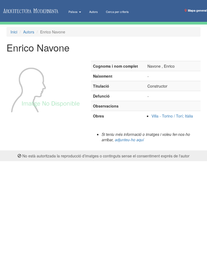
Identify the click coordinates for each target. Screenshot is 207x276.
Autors (93, 11)
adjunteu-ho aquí (129, 139)
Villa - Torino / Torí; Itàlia (172, 116)
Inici (14, 31)
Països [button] (73, 11)
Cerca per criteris (117, 11)
